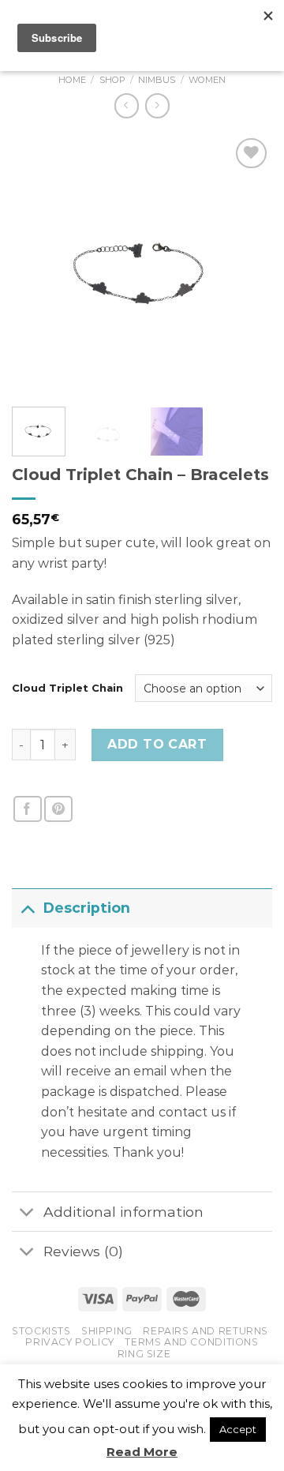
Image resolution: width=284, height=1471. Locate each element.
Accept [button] (237, 1429)
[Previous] (37, 264)
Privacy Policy (69, 1342)
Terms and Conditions (191, 1342)
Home (72, 79)
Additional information (123, 1211)
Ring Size (144, 1354)
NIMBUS (156, 79)
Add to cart (157, 744)
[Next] (247, 264)
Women (207, 79)
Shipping (107, 1331)
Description (86, 907)
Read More (142, 1451)
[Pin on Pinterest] (58, 809)
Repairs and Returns (205, 1331)
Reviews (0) (83, 1251)
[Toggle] (27, 908)
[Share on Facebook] (27, 809)
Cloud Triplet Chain (67, 687)
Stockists (41, 1331)
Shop (112, 79)
